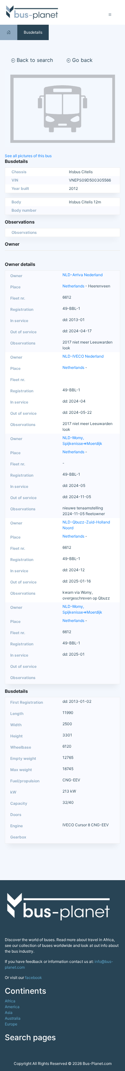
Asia (9, 1012)
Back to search (34, 60)
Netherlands (73, 286)
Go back (82, 60)
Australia (13, 1018)
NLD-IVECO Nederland (83, 356)
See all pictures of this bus (28, 155)
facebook (33, 977)
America (12, 1006)
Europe (11, 1024)
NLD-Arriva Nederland (83, 274)
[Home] (9, 32)
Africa (10, 1001)
